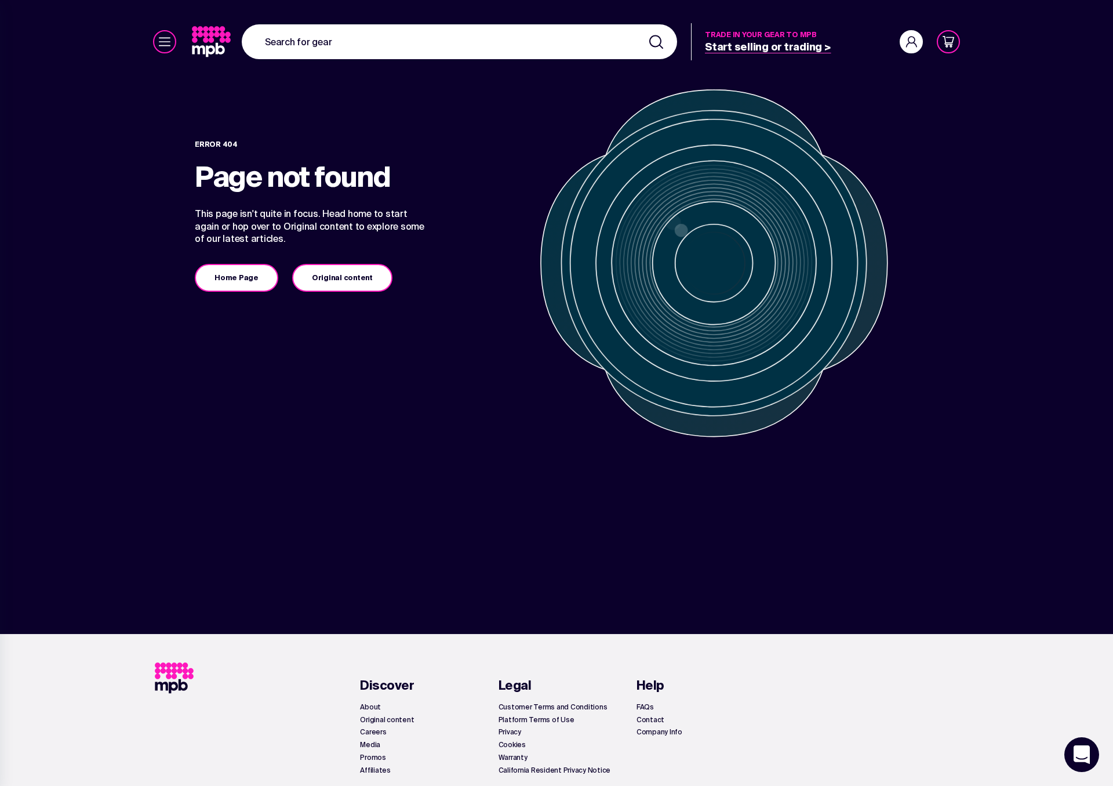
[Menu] (164, 41)
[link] (212, 41)
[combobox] (459, 41)
